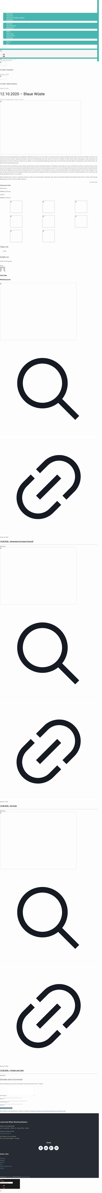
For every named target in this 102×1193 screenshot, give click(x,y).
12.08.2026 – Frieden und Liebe (12, 1070)
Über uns (2, 1162)
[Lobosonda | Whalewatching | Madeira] (35, 5)
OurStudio (9, 1176)
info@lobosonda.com (5, 1133)
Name (2, 1098)
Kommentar (3, 1095)
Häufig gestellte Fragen (6, 1166)
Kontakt (2, 1168)
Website (2, 1105)
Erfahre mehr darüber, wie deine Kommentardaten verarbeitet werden (48, 1111)
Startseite (2, 1158)
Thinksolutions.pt (25, 1176)
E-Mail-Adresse (4, 1101)
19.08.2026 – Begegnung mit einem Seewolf (16, 541)
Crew (1, 1164)
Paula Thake (10, 99)
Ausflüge (2, 1160)
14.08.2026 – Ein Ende (8, 806)
